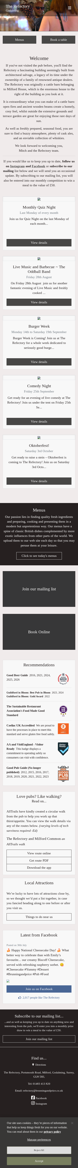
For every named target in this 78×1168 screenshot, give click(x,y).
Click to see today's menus (39, 556)
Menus (19, 39)
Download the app (39, 867)
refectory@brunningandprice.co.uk (43, 1090)
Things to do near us (39, 917)
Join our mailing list (39, 1039)
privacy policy (52, 1131)
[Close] (72, 1123)
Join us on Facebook (39, 989)
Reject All (39, 1150)
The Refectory (18, 6)
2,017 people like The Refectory (41, 997)
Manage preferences (39, 1139)
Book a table (58, 39)
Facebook (38, 166)
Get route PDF (39, 860)
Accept (39, 1161)
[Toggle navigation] (70, 8)
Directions (40, 1064)
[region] (39, 1142)
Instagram (17, 166)
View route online (39, 853)
